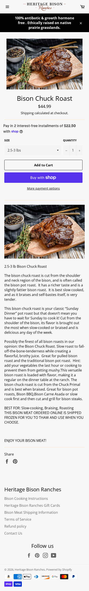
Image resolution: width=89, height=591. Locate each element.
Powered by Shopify (59, 569)
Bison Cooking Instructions (26, 498)
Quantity (69, 140)
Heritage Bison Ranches (30, 569)
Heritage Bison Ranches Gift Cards (32, 505)
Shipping (27, 113)
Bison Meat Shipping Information (31, 512)
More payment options (43, 188)
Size (7, 140)
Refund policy (15, 526)
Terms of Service (17, 519)
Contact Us (13, 533)
